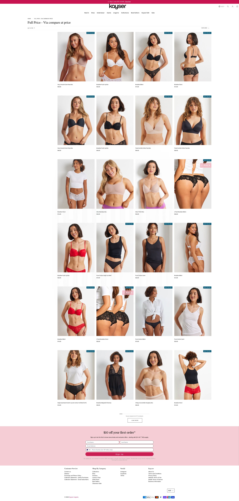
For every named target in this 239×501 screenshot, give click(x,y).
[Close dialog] (153, 228)
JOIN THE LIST (101, 264)
